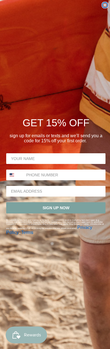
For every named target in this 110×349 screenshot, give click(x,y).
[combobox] (14, 175)
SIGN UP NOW (56, 208)
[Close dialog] (105, 5)
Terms (27, 232)
